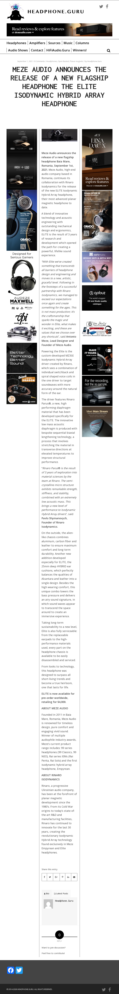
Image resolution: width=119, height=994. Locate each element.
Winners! (79, 50)
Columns (82, 43)
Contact (37, 50)
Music (68, 43)
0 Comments (39, 61)
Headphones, (52, 61)
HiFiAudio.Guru (58, 50)
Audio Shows (18, 50)
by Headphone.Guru (93, 61)
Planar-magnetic (77, 61)
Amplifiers (37, 43)
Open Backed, (64, 61)
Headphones (16, 43)
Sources (54, 43)
